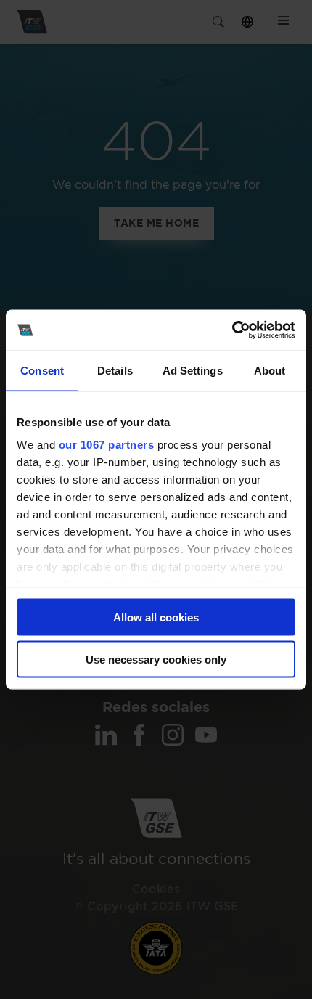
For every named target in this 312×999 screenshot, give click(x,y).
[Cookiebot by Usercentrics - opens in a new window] (231, 330)
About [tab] (270, 370)
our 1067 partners (107, 445)
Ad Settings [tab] (193, 370)
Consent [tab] (42, 370)
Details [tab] (115, 370)
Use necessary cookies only (156, 659)
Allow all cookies (156, 617)
